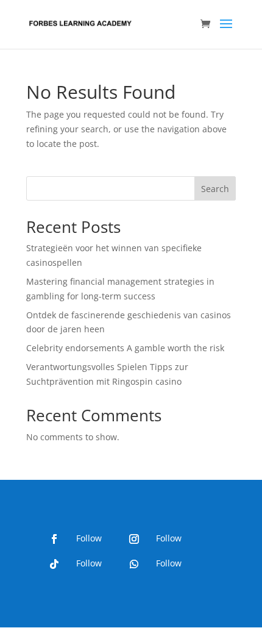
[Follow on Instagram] (134, 539)
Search (215, 188)
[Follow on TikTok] (54, 564)
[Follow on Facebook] (54, 539)
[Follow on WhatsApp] (134, 564)
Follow (89, 538)
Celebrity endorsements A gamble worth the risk (125, 348)
